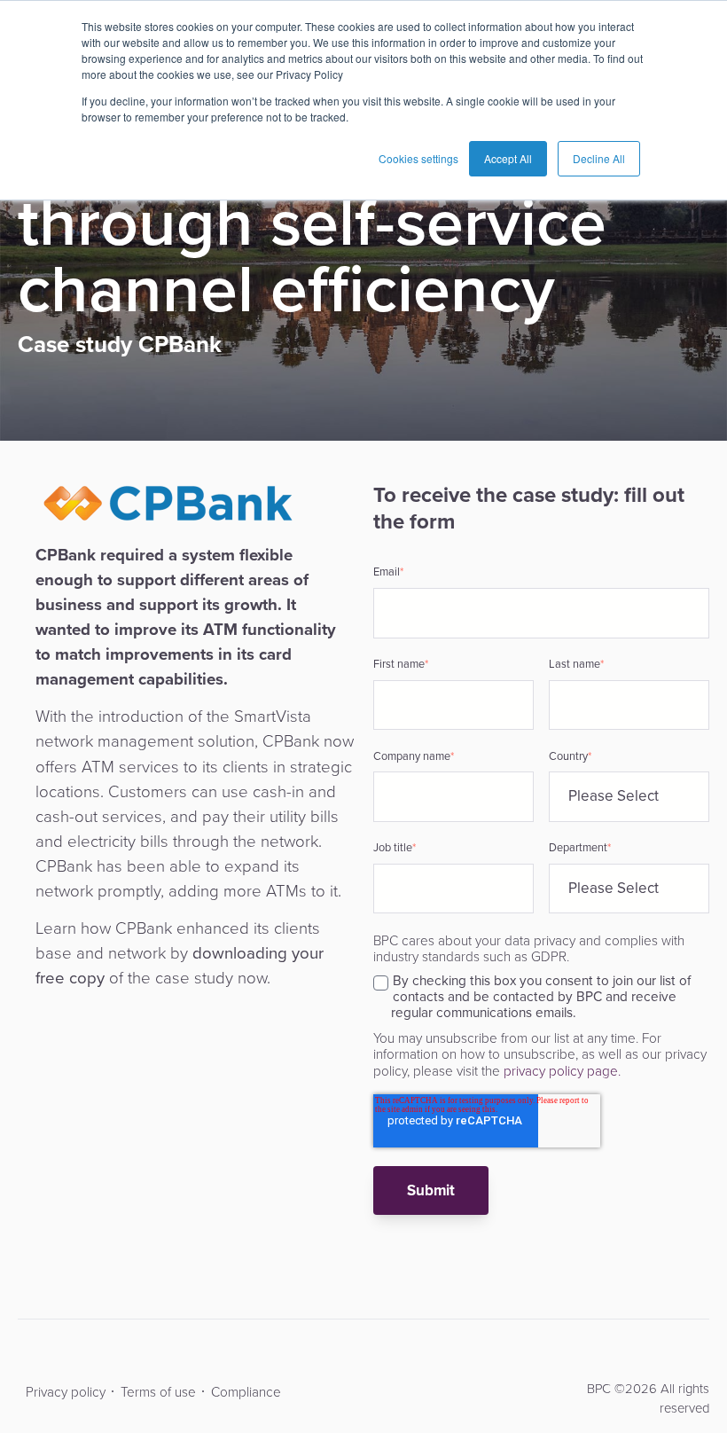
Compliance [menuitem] (246, 1391)
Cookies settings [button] (418, 158)
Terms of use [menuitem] (158, 1391)
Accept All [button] (508, 158)
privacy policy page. (560, 1071)
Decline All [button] (599, 158)
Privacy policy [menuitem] (66, 1391)
